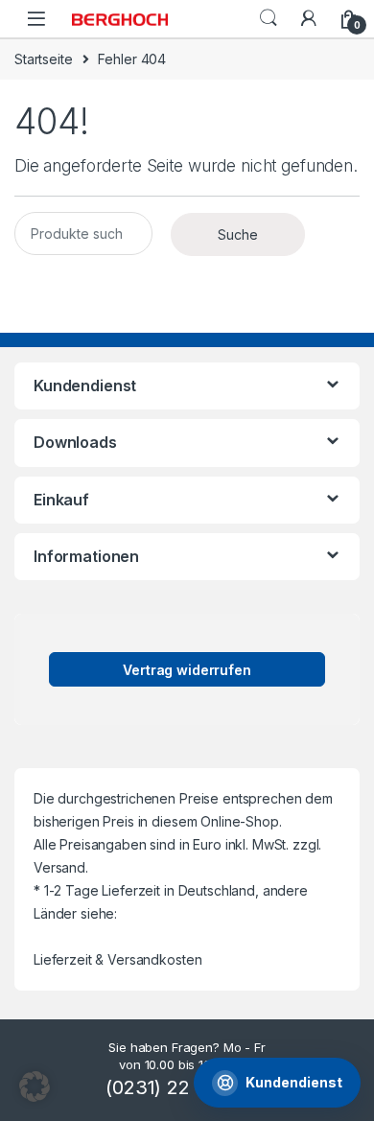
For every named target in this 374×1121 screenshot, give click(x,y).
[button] (34, 1086)
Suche (268, 18)
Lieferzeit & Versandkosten (117, 959)
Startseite (43, 59)
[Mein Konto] (308, 18)
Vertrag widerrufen (186, 670)
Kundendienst (293, 1082)
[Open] (36, 19)
